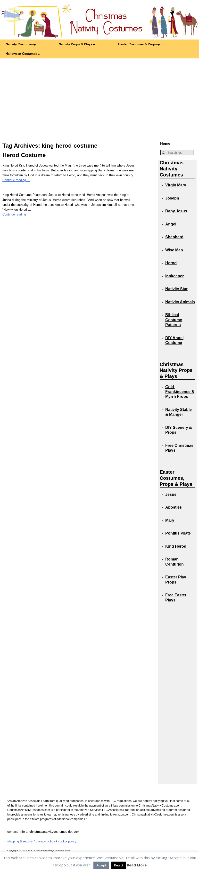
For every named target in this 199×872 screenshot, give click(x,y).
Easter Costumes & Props (137, 44)
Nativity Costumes (19, 44)
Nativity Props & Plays (75, 44)
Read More (137, 865)
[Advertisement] (99, 95)
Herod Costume (24, 155)
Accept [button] (101, 865)
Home (165, 143)
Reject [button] (118, 865)
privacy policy (45, 841)
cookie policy (67, 841)
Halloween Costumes (21, 54)
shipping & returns (20, 841)
